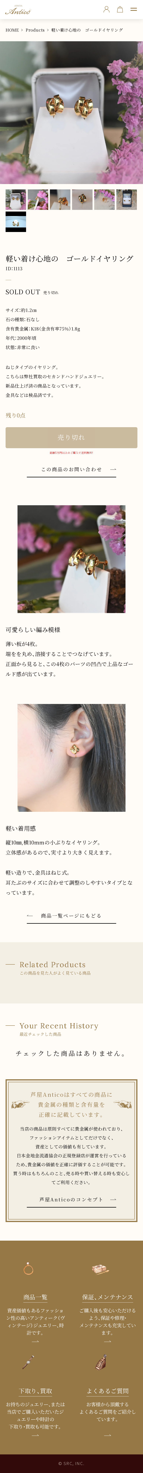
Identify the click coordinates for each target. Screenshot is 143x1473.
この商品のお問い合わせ (71, 469)
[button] (133, 9)
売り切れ (71, 437)
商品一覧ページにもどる (71, 915)
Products (35, 30)
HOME (12, 30)
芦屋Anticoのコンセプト (71, 1199)
